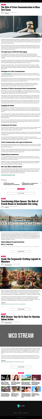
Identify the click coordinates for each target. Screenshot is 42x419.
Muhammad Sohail (8, 265)
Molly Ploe (7, 13)
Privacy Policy (25, 412)
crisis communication (7, 73)
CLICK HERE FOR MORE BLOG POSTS (8, 174)
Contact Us (20, 412)
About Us (15, 412)
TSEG (19, 90)
